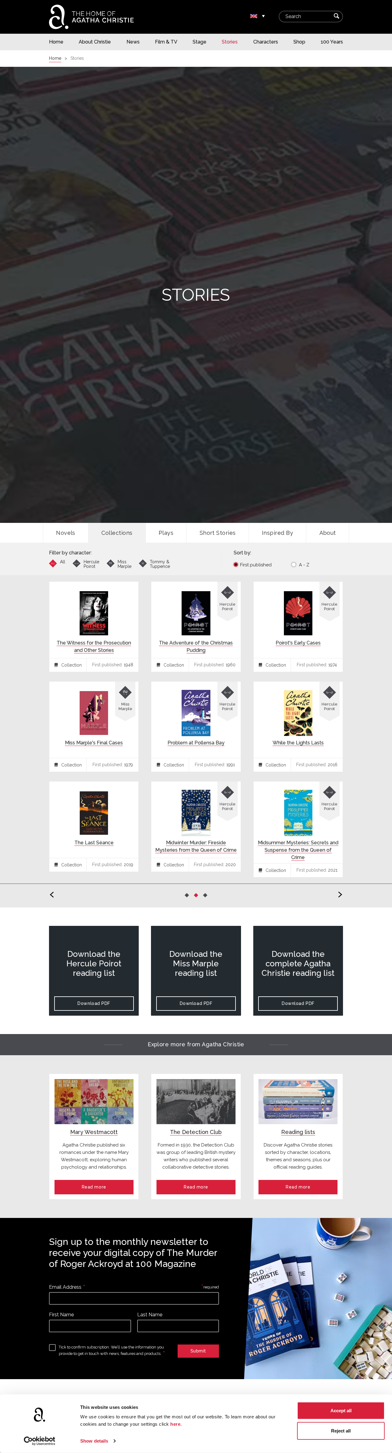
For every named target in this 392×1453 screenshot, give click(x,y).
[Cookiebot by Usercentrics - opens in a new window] (39, 1441)
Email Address (65, 1287)
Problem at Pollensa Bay (196, 743)
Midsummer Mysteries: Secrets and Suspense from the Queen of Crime (298, 850)
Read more (94, 1187)
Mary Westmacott (94, 1132)
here (175, 1424)
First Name (61, 1315)
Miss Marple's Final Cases (94, 743)
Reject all (341, 1430)
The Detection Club (196, 1132)
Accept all (341, 1410)
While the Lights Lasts (298, 743)
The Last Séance (94, 843)
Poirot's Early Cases (298, 643)
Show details (94, 1440)
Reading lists (298, 1132)
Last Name (149, 1315)
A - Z (304, 565)
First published (256, 565)
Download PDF (93, 1003)
